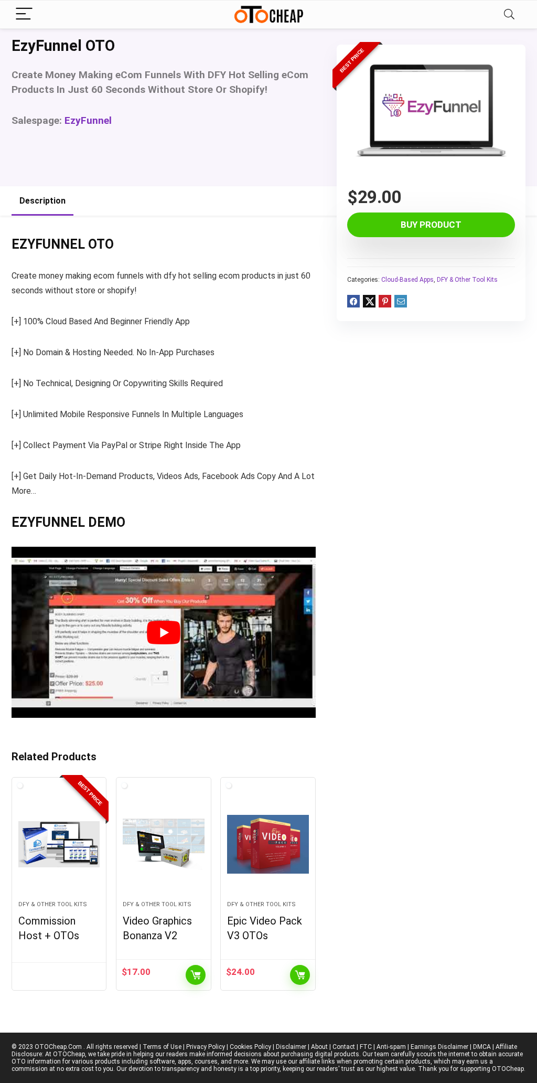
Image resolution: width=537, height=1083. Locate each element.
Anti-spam (391, 1046)
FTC (366, 1046)
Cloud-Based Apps (407, 279)
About (319, 1046)
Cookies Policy (250, 1046)
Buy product (431, 224)
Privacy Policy (205, 1046)
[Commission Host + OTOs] (59, 844)
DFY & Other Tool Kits (467, 279)
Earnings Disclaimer (439, 1046)
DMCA (482, 1046)
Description (42, 201)
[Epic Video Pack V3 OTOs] (267, 844)
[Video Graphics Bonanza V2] (163, 844)
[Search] (509, 14)
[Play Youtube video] (164, 632)
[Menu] (24, 14)
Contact (343, 1046)
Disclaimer (291, 1046)
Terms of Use (162, 1046)
